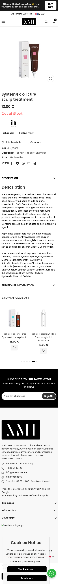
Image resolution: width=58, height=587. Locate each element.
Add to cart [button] (14, 347)
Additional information (18, 285)
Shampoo (41, 152)
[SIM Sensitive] (13, 123)
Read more (27, 578)
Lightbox (50, 78)
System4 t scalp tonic (14, 337)
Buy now (50, 5)
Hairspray (43, 334)
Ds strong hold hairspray (43, 339)
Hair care (30, 152)
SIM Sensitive (16, 157)
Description (10, 178)
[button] (21, 361)
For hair (20, 152)
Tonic (23, 334)
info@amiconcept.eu (17, 472)
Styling (52, 334)
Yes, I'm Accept (26, 569)
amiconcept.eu (14, 476)
